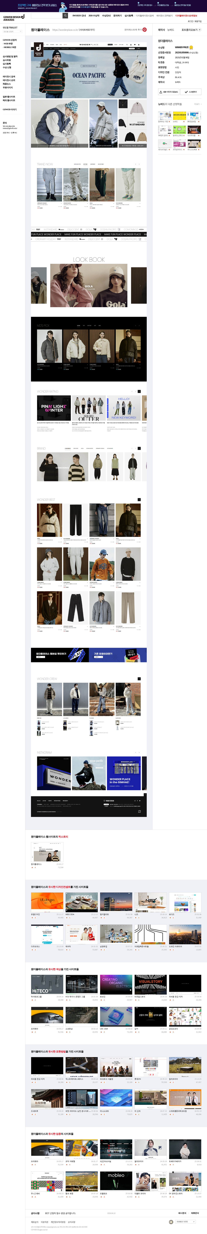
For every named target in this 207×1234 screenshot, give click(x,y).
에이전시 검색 (9, 77)
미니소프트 (104, 1111)
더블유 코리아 (140, 1193)
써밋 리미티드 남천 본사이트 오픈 (79, 1111)
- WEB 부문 (8, 44)
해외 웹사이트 (9, 100)
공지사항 (71, 1222)
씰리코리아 (173, 1079)
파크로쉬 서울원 (106, 1079)
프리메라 (34, 1029)
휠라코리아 (138, 1161)
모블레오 (103, 1193)
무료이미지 (8, 88)
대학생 (178, 62)
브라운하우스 (177, 149)
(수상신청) (193, 52)
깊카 (136, 1029)
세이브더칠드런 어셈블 (166, 149)
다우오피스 (35, 946)
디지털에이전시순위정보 (186, 15)
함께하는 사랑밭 (163, 121)
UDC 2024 (104, 1029)
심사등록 (129, 15)
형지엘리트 (104, 914)
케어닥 (68, 946)
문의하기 (117, 15)
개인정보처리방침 (58, 1222)
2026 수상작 (94, 15)
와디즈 (171, 914)
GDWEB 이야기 (10, 109)
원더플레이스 (36, 864)
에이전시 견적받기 (164, 15)
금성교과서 (173, 1029)
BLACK (178, 77)
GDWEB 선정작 (10, 40)
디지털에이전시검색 (145, 15)
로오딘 (102, 997)
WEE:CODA (69, 914)
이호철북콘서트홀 (141, 946)
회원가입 (198, 21)
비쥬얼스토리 (139, 997)
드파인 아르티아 (175, 946)
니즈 (136, 914)
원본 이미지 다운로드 (170, 91)
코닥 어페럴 (70, 1161)
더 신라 (137, 1111)
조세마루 (34, 1111)
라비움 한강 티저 (176, 997)
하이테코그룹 (36, 997)
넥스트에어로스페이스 (74, 1079)
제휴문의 (195, 1213)
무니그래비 (35, 1193)
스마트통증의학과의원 (178, 1111)
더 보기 (196, 104)
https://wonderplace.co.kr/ (73, 29)
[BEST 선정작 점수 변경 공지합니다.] (75, 1216)
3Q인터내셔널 (105, 1161)
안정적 (178, 72)
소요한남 (69, 1029)
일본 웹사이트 (9, 97)
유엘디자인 (35, 914)
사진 (177, 67)
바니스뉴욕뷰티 (193, 149)
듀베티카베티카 (175, 1161)
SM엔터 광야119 (164, 135)
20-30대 (185, 62)
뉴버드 (175, 121)
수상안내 (106, 15)
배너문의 (182, 1213)
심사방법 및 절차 (10, 56)
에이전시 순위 (9, 80)
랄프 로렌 (69, 1193)
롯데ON (137, 1079)
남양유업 (103, 946)
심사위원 (7, 60)
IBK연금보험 (192, 121)
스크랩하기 (193, 91)
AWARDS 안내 (79, 15)
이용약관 (44, 1222)
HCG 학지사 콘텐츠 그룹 (75, 997)
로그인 (190, 21)
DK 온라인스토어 (175, 1193)
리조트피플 (191, 135)
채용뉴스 (7, 84)
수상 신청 (7, 67)
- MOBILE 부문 (9, 47)
